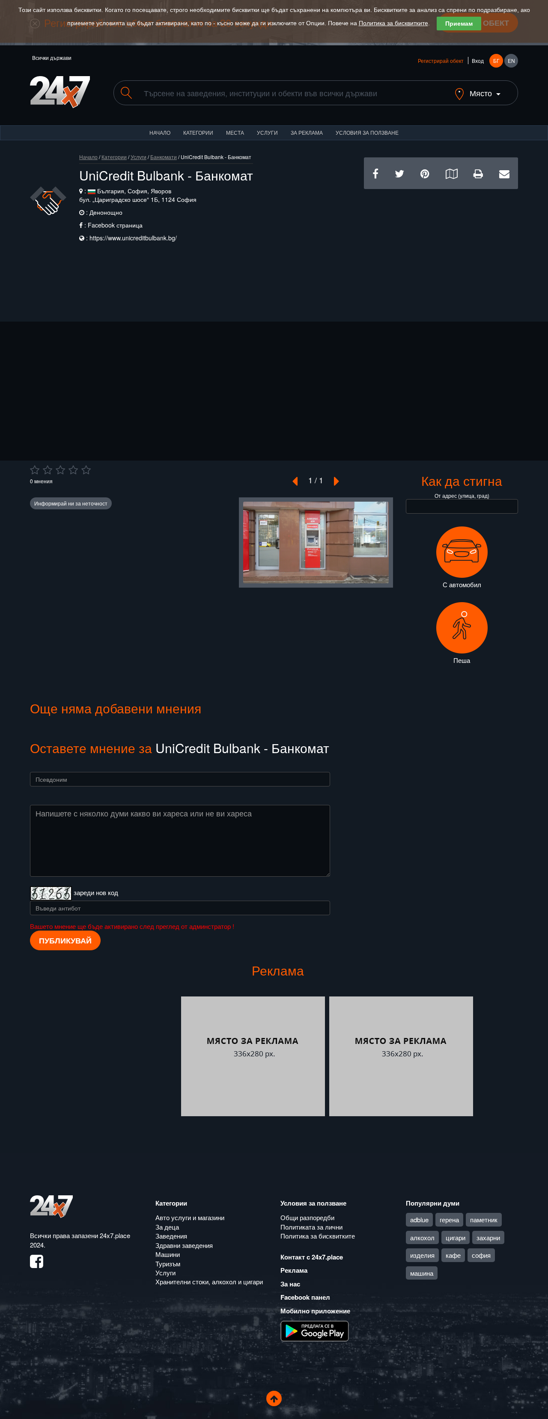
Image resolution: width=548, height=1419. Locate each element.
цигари (455, 1237)
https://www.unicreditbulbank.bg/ (133, 238)
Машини (167, 1254)
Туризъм (167, 1263)
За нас (290, 1284)
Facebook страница (115, 225)
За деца (167, 1226)
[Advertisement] (441, 249)
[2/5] (47, 470)
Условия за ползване (367, 132)
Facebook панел (305, 1297)
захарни (488, 1237)
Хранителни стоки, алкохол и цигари (209, 1281)
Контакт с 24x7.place (311, 1257)
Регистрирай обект (441, 60)
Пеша (461, 660)
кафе (453, 1254)
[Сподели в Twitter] (399, 173)
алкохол (422, 1237)
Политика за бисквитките (393, 23)
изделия (422, 1254)
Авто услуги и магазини (189, 1217)
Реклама (293, 1270)
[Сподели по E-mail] (504, 173)
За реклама (307, 132)
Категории (198, 132)
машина (421, 1272)
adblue (419, 1219)
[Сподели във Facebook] (375, 173)
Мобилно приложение (315, 1311)
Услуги (267, 132)
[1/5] (34, 470)
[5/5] (86, 470)
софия (481, 1254)
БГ (496, 60)
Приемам (459, 23)
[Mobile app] (314, 1330)
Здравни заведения (184, 1245)
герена (449, 1219)
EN (511, 60)
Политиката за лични (311, 1226)
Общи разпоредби (307, 1217)
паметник (483, 1219)
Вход (478, 60)
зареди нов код (96, 891)
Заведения (171, 1235)
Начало (159, 132)
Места (235, 132)
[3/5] (60, 470)
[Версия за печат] (478, 173)
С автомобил (462, 584)
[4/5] (73, 470)
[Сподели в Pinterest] (424, 173)
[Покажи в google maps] (451, 173)
